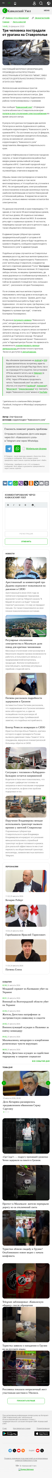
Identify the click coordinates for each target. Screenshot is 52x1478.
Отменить (26, 541)
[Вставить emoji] (33, 504)
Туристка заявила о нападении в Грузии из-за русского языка (24, 1347)
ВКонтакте (12, 389)
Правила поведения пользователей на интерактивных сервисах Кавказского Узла (26, 1459)
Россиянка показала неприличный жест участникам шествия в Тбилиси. (24, 1390)
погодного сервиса (22, 320)
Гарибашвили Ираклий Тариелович (25, 934)
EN (9, 3)
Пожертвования (43, 1428)
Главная (5, 22)
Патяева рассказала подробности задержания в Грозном (23, 699)
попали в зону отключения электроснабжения (24, 113)
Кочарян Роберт (14, 900)
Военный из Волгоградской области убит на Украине (25, 1003)
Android (38, 360)
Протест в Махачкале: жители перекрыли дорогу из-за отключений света (25, 1205)
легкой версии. (29, 352)
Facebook (30, 386)
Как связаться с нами (21, 1428)
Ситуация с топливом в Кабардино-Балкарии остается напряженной (25, 773)
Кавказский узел (24, 107)
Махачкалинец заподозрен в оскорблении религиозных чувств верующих (25, 1041)
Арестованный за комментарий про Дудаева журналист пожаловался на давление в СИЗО (25, 585)
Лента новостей (19, 22)
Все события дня (41, 1061)
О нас (4, 1428)
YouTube (43, 392)
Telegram (38, 373)
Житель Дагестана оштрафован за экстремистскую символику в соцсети (23, 1016)
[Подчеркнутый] (19, 504)
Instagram (41, 386)
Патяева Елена (13, 969)
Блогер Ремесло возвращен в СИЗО (25, 727)
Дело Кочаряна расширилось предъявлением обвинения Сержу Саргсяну (22, 1105)
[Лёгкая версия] (15, 3)
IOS (45, 360)
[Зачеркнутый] (25, 504)
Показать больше (26, 1401)
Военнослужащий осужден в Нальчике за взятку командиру (25, 1028)
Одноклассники (26, 389)
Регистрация (26, 534)
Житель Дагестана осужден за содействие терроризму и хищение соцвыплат (25, 1054)
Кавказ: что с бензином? (17, 18)
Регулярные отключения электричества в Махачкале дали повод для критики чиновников (23, 643)
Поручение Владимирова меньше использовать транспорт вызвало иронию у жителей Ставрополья (24, 824)
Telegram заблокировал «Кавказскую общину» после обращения (22, 1303)
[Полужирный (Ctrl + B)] (8, 504)
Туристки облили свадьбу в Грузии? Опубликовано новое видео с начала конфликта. (22, 1252)
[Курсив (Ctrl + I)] (14, 504)
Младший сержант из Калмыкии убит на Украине (25, 990)
